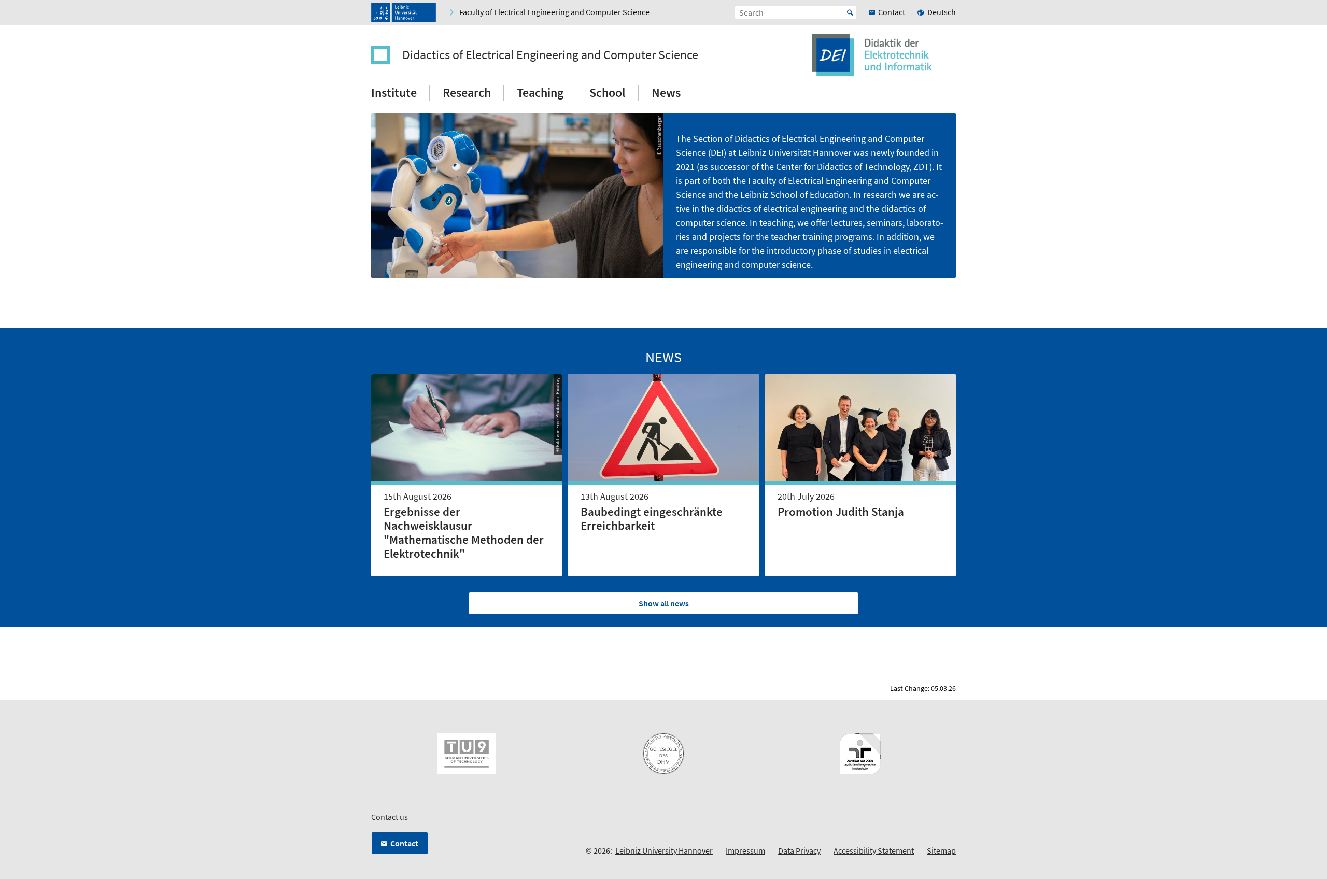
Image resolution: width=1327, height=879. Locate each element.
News (666, 92)
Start (850, 12)
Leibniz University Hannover (664, 850)
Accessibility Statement (874, 850)
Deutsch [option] (941, 12)
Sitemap (941, 850)
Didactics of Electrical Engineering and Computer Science (550, 55)
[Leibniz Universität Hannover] (403, 12)
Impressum (745, 850)
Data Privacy (799, 850)
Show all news (664, 603)
